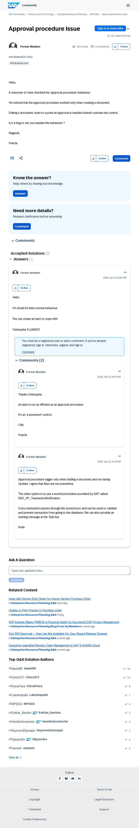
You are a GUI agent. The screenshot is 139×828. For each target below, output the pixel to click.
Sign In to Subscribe (110, 28)
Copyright (34, 799)
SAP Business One (19, 63)
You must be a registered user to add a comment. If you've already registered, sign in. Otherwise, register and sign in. (64, 343)
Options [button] (128, 28)
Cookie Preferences (35, 819)
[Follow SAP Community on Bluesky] (66, 778)
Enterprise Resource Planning (72, 14)
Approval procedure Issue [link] (114, 14)
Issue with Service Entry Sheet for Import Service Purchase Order (50, 598)
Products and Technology (41, 14)
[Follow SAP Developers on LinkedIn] (79, 778)
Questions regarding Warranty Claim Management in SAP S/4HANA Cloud (54, 645)
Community (29, 5)
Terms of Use (104, 789)
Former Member (30, 46)
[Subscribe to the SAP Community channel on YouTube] (72, 778)
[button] (115, 47)
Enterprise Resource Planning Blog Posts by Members (46, 626)
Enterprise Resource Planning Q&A (33, 603)
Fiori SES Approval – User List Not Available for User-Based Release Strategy (58, 633)
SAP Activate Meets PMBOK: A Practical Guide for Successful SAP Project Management (64, 622)
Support (104, 809)
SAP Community (17, 14)
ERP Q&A (94, 14)
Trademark (34, 809)
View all (13, 757)
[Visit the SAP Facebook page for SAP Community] (59, 778)
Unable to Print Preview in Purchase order (35, 610)
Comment (121, 158)
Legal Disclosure (104, 799)
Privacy (35, 789)
